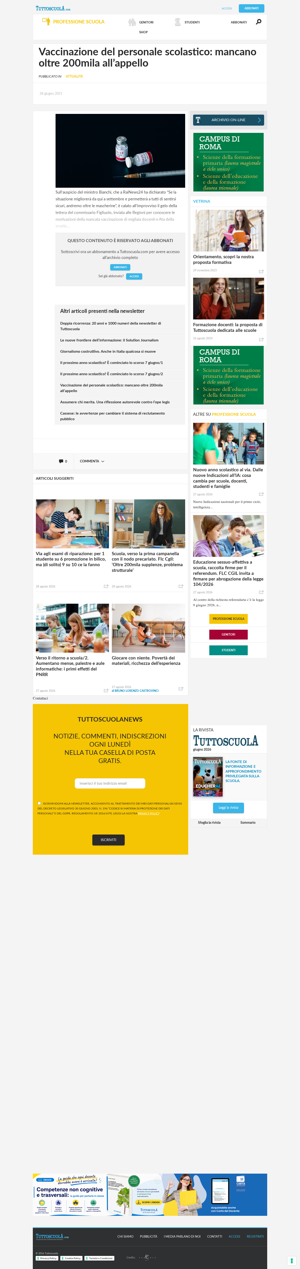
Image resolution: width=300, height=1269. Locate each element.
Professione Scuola (228, 619)
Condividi (106, 586)
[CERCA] (256, 24)
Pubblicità (148, 1236)
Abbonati (251, 8)
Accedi (227, 8)
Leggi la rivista (228, 807)
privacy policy (148, 813)
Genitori (228, 634)
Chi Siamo (125, 1236)
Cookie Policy (73, 1258)
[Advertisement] (228, 691)
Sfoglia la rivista (209, 822)
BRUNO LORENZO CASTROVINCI (135, 690)
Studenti (229, 650)
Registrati (255, 1236)
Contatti (214, 1236)
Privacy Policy (48, 1258)
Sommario (247, 822)
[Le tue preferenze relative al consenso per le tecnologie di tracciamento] (291, 1260)
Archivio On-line (228, 120)
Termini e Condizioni (100, 1258)
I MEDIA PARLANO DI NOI (182, 1236)
